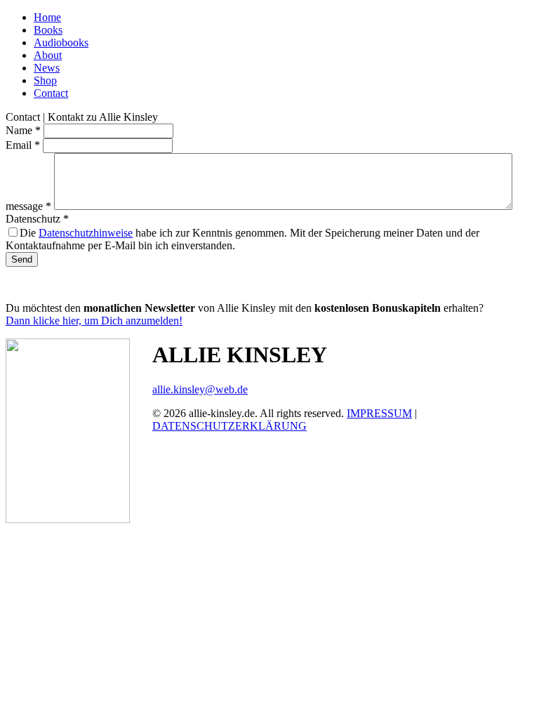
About (48, 55)
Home (47, 17)
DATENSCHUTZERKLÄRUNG (229, 426)
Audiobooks (61, 42)
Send (21, 259)
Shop (45, 80)
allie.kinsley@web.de (200, 389)
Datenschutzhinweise (86, 233)
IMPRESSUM (379, 413)
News (47, 68)
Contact (51, 93)
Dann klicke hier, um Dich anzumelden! (94, 320)
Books (48, 30)
